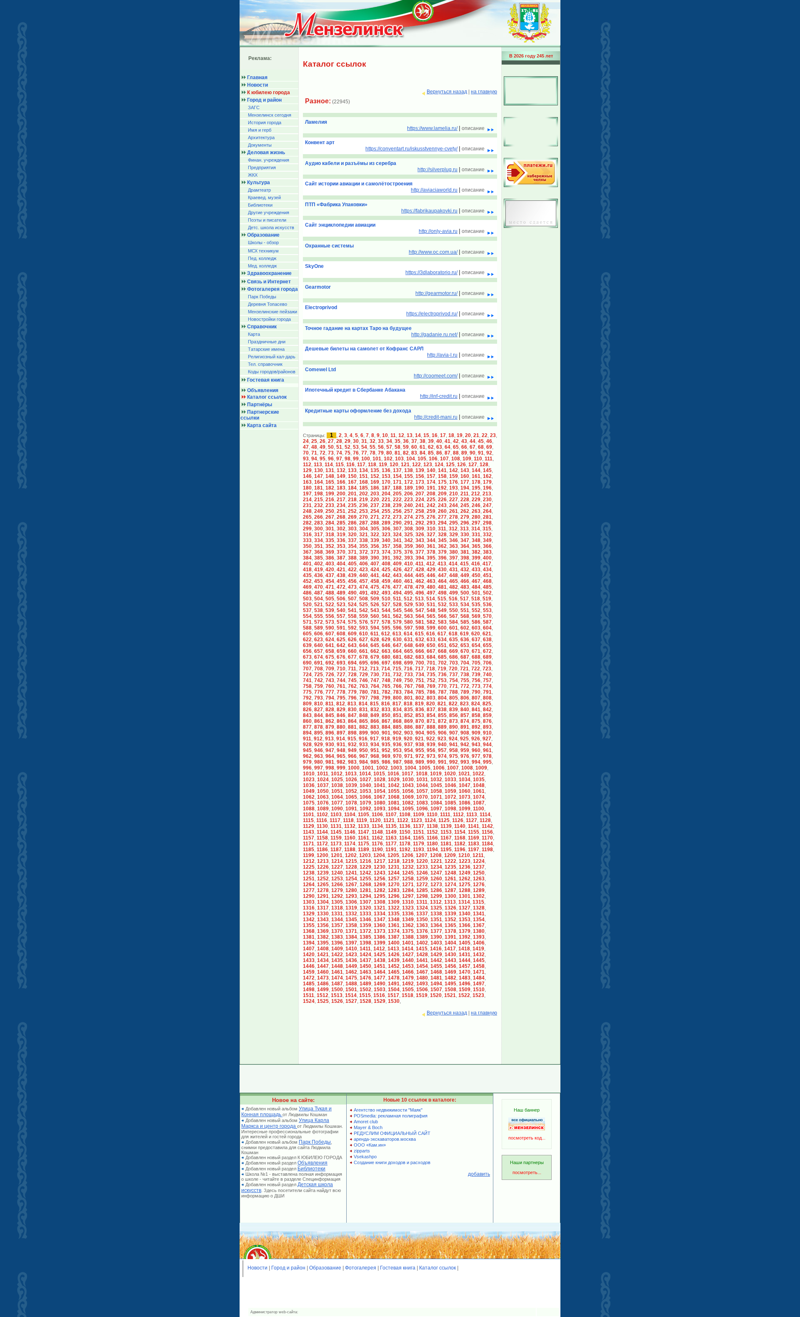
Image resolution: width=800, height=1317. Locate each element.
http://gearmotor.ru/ (436, 293)
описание (474, 128)
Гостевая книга (397, 1268)
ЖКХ (253, 174)
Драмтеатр (259, 189)
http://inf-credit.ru (439, 396)
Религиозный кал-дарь (271, 356)
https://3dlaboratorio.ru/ (431, 272)
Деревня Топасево (267, 304)
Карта (254, 334)
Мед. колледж (262, 265)
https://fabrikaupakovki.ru (429, 211)
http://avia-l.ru (442, 355)
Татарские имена (266, 349)
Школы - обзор (263, 242)
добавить (479, 1174)
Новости (258, 1268)
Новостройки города (269, 319)
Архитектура (261, 137)
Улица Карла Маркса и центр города (285, 1123)
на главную (484, 92)
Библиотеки (260, 204)
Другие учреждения (268, 212)
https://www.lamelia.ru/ (432, 128)
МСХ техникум (263, 250)
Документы (260, 144)
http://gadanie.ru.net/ (434, 334)
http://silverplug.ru (438, 169)
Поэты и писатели (267, 219)
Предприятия (262, 167)
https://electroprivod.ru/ (432, 314)
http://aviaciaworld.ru (434, 190)
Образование (325, 1268)
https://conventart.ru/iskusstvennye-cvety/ (411, 149)
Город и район (288, 1268)
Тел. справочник (265, 364)
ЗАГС (254, 107)
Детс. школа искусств (271, 227)
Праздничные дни (266, 341)
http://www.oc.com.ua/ (433, 252)
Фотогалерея (360, 1268)
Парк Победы (262, 296)
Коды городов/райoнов (271, 371)
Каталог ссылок (437, 1268)
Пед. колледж (262, 258)
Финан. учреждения (268, 159)
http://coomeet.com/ (436, 376)
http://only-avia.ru (438, 231)
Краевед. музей (264, 197)
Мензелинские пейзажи (272, 311)
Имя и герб (259, 129)
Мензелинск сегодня (269, 114)
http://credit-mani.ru (436, 417)
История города (264, 122)
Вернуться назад (447, 92)
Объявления (313, 1163)
